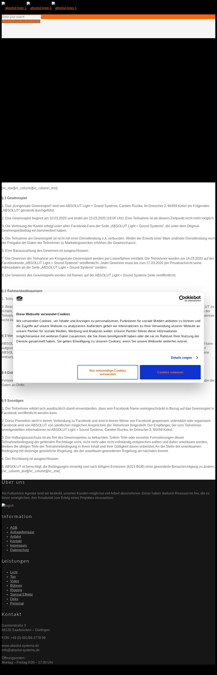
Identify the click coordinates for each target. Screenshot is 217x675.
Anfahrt (15, 536)
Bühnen (16, 585)
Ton (13, 576)
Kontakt (16, 541)
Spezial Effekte (21, 594)
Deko (14, 599)
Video (14, 581)
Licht (13, 572)
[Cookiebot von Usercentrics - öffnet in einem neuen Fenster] (182, 298)
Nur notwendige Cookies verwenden (107, 372)
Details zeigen (181, 357)
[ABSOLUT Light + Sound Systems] (39, 8)
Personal (17, 603)
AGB (13, 527)
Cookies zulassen (170, 372)
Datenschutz (19, 550)
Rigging (16, 590)
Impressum (18, 545)
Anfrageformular (22, 532)
